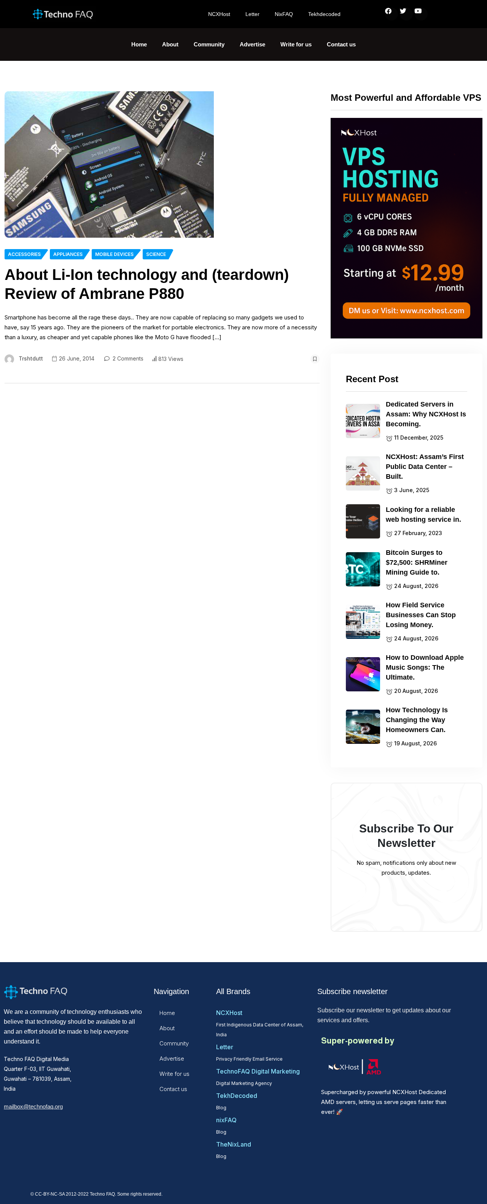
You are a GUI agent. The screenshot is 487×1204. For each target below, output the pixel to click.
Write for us (296, 44)
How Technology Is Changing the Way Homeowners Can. (417, 720)
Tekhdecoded (324, 14)
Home (139, 44)
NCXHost (219, 14)
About (170, 44)
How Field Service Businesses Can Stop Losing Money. (421, 615)
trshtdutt (31, 358)
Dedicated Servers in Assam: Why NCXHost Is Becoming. (426, 414)
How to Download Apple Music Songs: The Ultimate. (425, 667)
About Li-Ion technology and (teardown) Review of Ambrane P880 (147, 284)
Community (209, 44)
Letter (252, 14)
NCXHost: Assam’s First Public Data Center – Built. (425, 466)
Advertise (252, 44)
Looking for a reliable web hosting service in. (423, 514)
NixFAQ (284, 14)
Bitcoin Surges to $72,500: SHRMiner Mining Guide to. (416, 562)
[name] (109, 164)
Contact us (341, 44)
